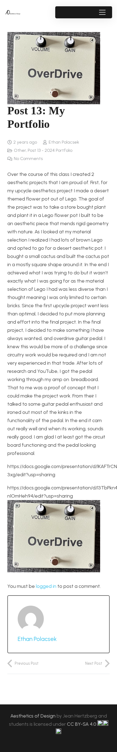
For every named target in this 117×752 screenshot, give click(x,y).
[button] (102, 12)
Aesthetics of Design (33, 716)
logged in (46, 586)
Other (20, 150)
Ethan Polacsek (64, 142)
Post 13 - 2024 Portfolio (50, 150)
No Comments (28, 158)
